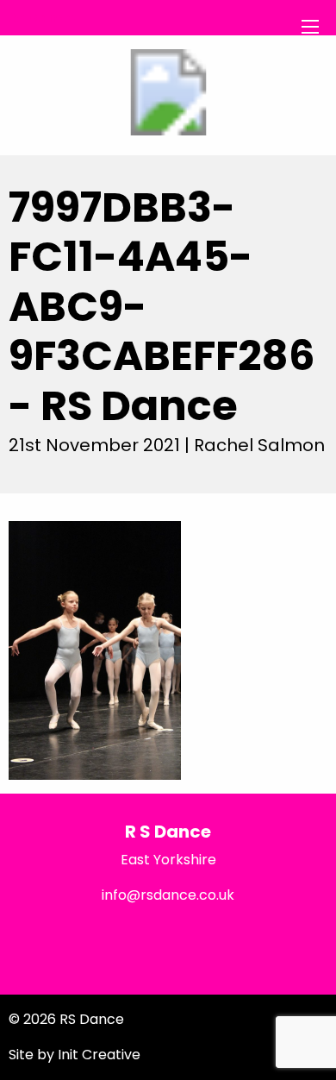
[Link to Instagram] (279, 939)
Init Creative (99, 1054)
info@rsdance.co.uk (168, 895)
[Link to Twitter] (167, 939)
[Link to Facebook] (55, 939)
